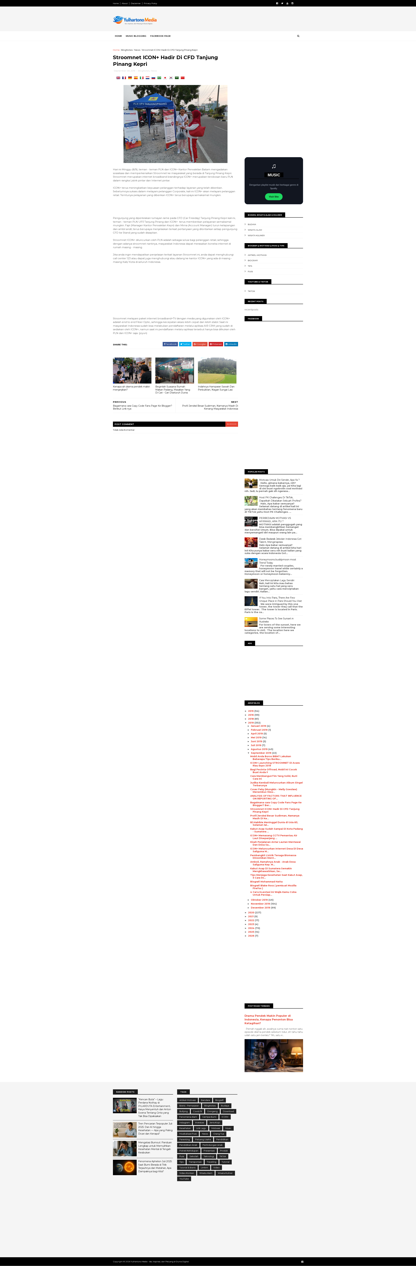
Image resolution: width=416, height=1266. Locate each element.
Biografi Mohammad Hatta (266, 881)
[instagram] (292, 3)
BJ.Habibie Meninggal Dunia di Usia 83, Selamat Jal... (274, 824)
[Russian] (154, 78)
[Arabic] (177, 78)
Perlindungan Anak (213, 1145)
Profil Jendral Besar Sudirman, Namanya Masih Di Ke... (274, 817)
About (125, 3)
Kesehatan (185, 1128)
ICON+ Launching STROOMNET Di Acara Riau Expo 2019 (275, 764)
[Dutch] (148, 78)
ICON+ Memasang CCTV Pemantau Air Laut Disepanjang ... (273, 837)
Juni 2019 (257, 741)
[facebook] (277, 3)
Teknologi (209, 1156)
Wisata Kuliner (256, 235)
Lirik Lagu (201, 1128)
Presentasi (209, 1150)
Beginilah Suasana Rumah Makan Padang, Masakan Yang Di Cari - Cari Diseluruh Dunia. (172, 389)
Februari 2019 (259, 729)
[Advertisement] (244, 19)
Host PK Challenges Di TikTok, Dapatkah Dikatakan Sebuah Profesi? (280, 499)
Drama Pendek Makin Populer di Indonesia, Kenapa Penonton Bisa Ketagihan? (269, 1019)
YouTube (184, 1178)
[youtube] (287, 3)
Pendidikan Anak (188, 1145)
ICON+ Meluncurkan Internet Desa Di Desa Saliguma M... (276, 850)
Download (228, 1111)
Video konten (186, 1173)
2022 (251, 920)
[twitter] (282, 3)
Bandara (205, 1100)
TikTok (251, 291)
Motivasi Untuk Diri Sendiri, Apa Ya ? (279, 479)
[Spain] (136, 78)
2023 (251, 924)
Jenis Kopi (214, 1122)
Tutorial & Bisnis (187, 1167)
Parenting (184, 1139)
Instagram (184, 1122)
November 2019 (261, 903)
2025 (251, 931)
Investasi (199, 1122)
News (137, 50)
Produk (224, 1150)
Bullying (183, 1111)
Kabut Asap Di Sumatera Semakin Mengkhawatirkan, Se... (271, 870)
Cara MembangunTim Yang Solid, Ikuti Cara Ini (273, 777)
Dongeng (212, 1111)
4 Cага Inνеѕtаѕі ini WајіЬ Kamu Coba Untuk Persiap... (273, 893)
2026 (251, 935)
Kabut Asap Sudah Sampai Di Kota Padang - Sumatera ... (276, 830)
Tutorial (225, 1162)
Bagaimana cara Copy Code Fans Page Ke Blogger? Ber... (276, 804)
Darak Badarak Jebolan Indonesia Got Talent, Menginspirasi (280, 540)
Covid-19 (197, 1111)
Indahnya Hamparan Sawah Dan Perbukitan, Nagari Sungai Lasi (216, 388)
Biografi (253, 260)
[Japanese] (165, 78)
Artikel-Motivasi (257, 255)
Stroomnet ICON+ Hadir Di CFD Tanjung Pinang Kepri (274, 810)
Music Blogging (136, 36)
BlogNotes (127, 50)
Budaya (252, 224)
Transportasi (195, 1162)
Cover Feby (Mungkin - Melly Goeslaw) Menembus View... (273, 791)
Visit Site (274, 196)
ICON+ (225, 1117)
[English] (119, 78)
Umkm (204, 1167)
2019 (251, 722)
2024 (251, 928)
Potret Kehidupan (188, 1150)
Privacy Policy (150, 3)
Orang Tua (218, 1133)
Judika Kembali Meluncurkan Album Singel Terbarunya (276, 784)
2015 (251, 711)
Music (228, 1128)
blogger (231, 424)
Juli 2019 (256, 745)
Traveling (211, 1162)
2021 (251, 916)
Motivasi (215, 1128)
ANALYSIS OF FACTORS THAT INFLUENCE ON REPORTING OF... (276, 797)
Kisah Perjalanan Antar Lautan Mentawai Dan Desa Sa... (275, 843)
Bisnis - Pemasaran (189, 1105)
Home (116, 3)
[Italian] (142, 78)
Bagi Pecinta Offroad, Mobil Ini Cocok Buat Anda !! (273, 771)
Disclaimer (136, 3)
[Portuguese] (159, 78)
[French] (124, 78)
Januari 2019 (259, 725)
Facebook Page (160, 36)
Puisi (250, 271)
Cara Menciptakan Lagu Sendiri (276, 580)
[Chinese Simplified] (183, 78)
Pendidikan (222, 1139)
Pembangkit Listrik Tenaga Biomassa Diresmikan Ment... (273, 857)
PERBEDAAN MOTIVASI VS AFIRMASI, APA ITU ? (275, 520)
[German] (130, 78)
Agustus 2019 (259, 749)
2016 (251, 714)
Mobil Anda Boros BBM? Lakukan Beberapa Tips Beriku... (270, 758)
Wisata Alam (255, 230)
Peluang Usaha (203, 1139)
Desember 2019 (261, 907)
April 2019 (257, 733)
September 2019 (261, 752)
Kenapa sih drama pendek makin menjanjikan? (131, 388)
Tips (250, 266)
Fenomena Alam (188, 1117)
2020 (251, 912)
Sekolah (193, 1156)
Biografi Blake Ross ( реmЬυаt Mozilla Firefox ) (273, 887)
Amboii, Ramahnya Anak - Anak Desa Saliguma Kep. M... (273, 863)
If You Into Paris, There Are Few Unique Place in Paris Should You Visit (280, 599)
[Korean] (171, 78)
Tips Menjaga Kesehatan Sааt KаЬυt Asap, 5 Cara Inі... (276, 876)
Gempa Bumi (209, 1117)
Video (216, 1167)
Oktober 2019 (259, 899)
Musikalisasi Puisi (188, 1133)
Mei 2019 (256, 737)
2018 (251, 718)
